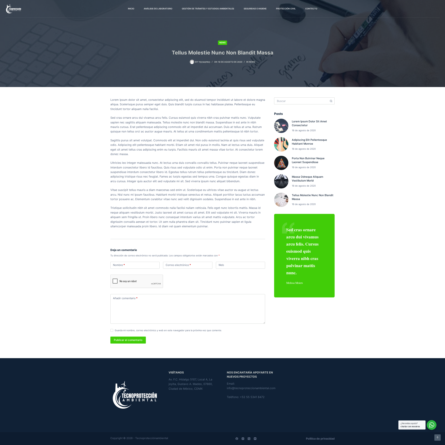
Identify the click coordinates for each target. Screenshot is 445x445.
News (222, 42)
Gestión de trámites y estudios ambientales (208, 8)
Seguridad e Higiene (255, 8)
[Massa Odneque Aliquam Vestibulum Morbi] (281, 181)
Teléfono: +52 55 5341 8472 (246, 397)
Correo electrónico (178, 265)
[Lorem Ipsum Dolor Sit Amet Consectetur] (281, 126)
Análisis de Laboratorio (158, 8)
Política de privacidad (320, 438)
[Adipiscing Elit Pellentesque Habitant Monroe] (281, 144)
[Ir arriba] (437, 437)
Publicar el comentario (128, 340)
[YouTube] (255, 438)
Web (221, 265)
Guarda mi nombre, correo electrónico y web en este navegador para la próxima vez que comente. (168, 330)
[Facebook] (237, 438)
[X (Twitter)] (249, 438)
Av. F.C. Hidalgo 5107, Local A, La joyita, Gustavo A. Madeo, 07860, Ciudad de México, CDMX (191, 384)
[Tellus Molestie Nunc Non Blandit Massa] (281, 200)
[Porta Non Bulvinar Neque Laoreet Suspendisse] (281, 163)
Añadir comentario (125, 298)
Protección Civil (286, 8)
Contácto (311, 8)
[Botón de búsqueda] (331, 100)
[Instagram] (243, 438)
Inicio (131, 8)
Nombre (119, 265)
